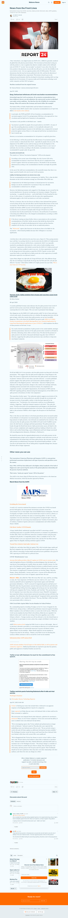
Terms (39, 908)
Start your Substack (30, 911)
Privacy (35, 908)
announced (14, 719)
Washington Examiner (16, 696)
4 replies (16, 826)
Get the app (40, 911)
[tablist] (15, 801)
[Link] (8, 95)
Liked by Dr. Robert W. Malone (19, 815)
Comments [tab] (13, 801)
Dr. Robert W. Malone (17, 15)
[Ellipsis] (57, 814)
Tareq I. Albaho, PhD (17, 813)
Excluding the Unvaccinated (18, 504)
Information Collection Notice (33, 882)
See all (12, 888)
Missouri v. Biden (14, 578)
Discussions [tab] (20, 855)
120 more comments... (14, 848)
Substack (27, 915)
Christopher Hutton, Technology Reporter (23, 699)
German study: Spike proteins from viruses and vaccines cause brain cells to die (33, 295)
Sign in (64, 2)
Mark (14, 831)
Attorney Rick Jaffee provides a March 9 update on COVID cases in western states (32, 560)
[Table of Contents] (1, 459)
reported (17, 711)
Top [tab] (11, 855)
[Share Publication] (51, 2)
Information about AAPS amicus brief (21, 638)
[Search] (48, 2)
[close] (47, 859)
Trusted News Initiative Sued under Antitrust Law (24, 544)
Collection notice (44, 908)
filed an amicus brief (19, 624)
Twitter (13, 706)
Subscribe (57, 2)
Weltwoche (16, 229)
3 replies (16, 842)
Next (54, 791)
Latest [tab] (14, 855)
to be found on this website (21, 111)
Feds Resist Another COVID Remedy (20, 527)
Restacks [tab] (19, 801)
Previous (15, 791)
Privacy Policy (44, 882)
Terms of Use (40, 880)
